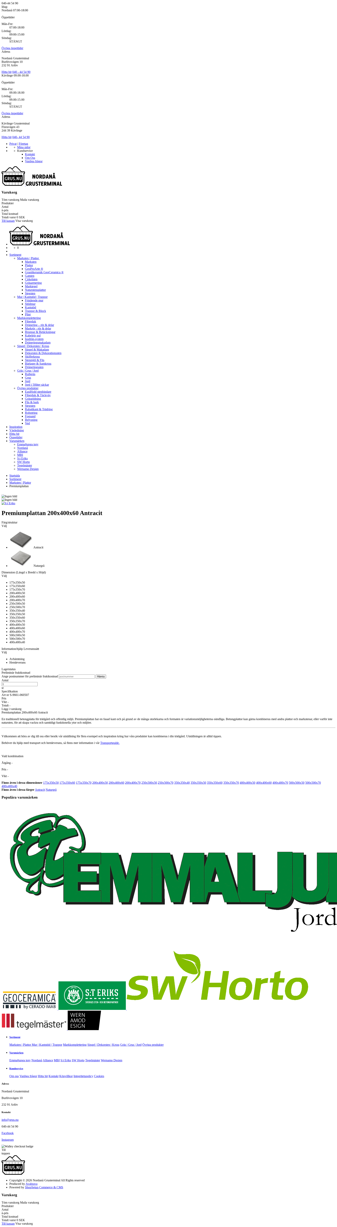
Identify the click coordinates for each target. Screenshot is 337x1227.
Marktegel (31, 286)
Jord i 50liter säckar (37, 384)
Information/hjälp (13, 648)
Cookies (99, 1076)
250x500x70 (165, 782)
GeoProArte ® (34, 268)
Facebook (8, 1133)
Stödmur (30, 304)
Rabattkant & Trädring (39, 409)
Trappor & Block (35, 311)
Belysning (31, 419)
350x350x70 (231, 782)
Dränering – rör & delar (39, 325)
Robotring (31, 412)
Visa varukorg (24, 220)
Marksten (30, 261)
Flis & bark (32, 402)
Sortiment (15, 254)
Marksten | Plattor (28, 258)
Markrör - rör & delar (38, 328)
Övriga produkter (27, 388)
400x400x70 (280, 782)
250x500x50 (149, 782)
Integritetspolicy (83, 1076)
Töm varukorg (10, 199)
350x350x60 (215, 782)
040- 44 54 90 (21, 137)
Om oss (14, 1076)
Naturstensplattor (35, 289)
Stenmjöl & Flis (34, 360)
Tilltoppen (6, 1151)
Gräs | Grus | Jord (28, 370)
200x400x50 (100, 782)
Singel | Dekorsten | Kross (33, 346)
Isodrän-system (34, 339)
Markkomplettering (29, 318)
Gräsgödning (33, 398)
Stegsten (30, 293)
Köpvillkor (66, 1076)
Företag (23, 143)
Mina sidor (23, 147)
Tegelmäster (24, 465)
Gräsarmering (33, 282)
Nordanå (22, 448)
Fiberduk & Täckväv (38, 395)
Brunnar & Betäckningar (40, 332)
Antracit (40, 789)
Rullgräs (30, 374)
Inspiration (15, 426)
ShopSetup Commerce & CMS (44, 1187)
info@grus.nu (10, 1119)
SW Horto (23, 462)
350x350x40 (182, 782)
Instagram (8, 1139)
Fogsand (30, 416)
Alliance (22, 451)
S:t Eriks (22, 458)
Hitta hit (7, 72)
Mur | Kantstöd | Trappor (32, 297)
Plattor (29, 265)
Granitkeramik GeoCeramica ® (44, 272)
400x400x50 (247, 782)
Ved (27, 423)
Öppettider (15, 437)
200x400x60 (116, 782)
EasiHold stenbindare (38, 391)
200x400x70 (133, 782)
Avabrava (31, 1183)
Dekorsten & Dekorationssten (43, 353)
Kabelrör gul (33, 335)
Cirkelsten (31, 279)
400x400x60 (264, 782)
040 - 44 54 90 (21, 72)
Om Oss (30, 157)
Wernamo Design (28, 469)
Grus (28, 377)
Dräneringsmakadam (38, 342)
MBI (20, 455)
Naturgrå (51, 789)
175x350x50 (51, 782)
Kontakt (30, 154)
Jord (27, 381)
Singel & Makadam (37, 349)
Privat (13, 143)
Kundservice (16, 1068)
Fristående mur (34, 300)
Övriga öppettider (12, 48)
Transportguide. (110, 743)
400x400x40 (9, 786)
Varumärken (16, 440)
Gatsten (29, 275)
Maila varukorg (29, 199)
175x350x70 (83, 782)
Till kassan (8, 220)
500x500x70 (313, 782)
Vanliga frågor (34, 161)
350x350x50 (198, 782)
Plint (28, 314)
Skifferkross (32, 356)
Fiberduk (30, 321)
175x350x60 (67, 782)
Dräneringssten (34, 367)
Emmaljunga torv (27, 444)
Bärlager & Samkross (38, 363)
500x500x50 (296, 782)
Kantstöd (30, 307)
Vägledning (16, 430)
